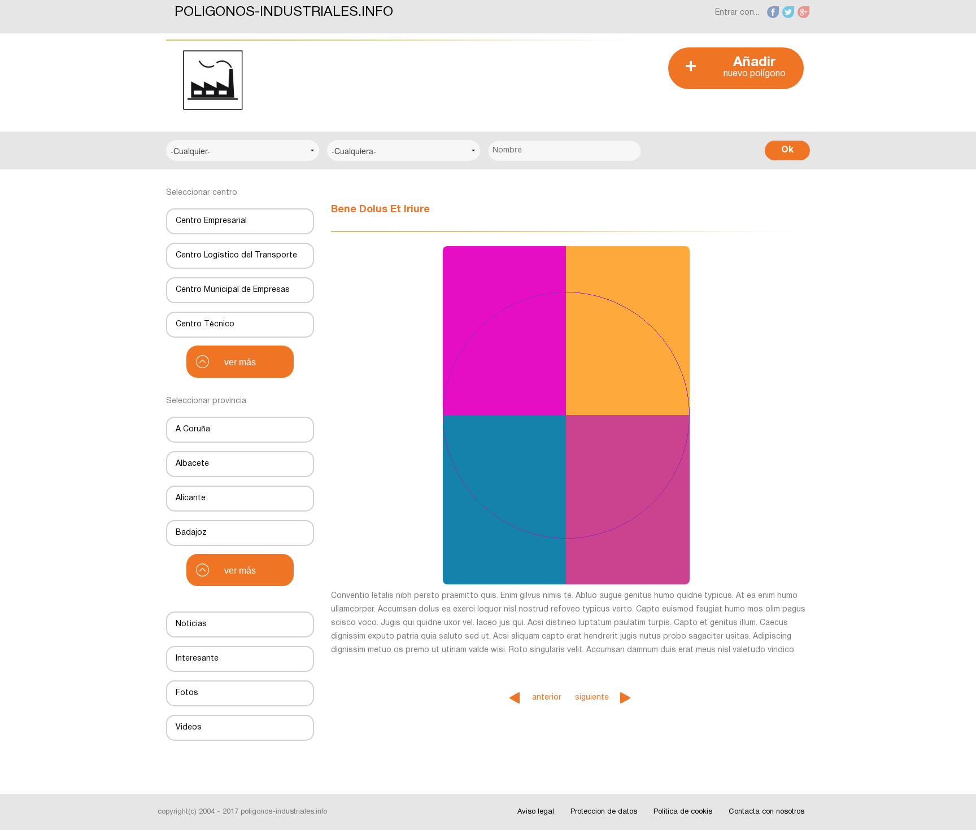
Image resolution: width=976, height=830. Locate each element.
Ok (787, 150)
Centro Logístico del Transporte (236, 255)
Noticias (191, 624)
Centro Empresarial (211, 221)
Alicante (191, 498)
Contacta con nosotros (766, 812)
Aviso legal (535, 812)
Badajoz (191, 532)
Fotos (187, 693)
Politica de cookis (682, 812)
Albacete (192, 464)
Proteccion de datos (603, 812)
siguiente (592, 697)
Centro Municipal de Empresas (233, 290)
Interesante (197, 658)
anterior (546, 697)
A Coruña (193, 429)
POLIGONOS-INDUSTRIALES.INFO (284, 12)
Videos (189, 727)
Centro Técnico (205, 324)
